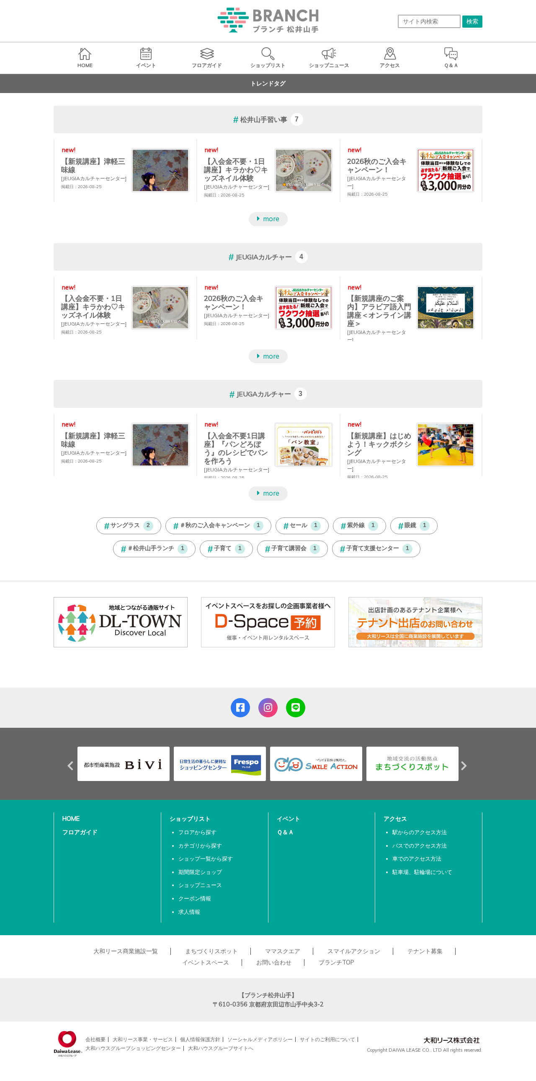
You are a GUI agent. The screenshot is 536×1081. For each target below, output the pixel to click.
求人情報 (189, 911)
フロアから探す (197, 832)
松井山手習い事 (263, 119)
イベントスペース (205, 962)
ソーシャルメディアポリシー (260, 1039)
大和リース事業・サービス (143, 1039)
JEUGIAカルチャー (264, 257)
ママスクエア (282, 951)
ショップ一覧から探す (205, 858)
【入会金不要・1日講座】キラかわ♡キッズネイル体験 (236, 169)
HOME (71, 818)
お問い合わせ (273, 962)
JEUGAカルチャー (264, 394)
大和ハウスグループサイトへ (220, 1048)
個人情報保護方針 (200, 1039)
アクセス (395, 818)
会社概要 (95, 1039)
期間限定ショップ (200, 872)
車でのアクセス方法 (416, 858)
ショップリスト (190, 818)
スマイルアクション (353, 951)
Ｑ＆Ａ (285, 832)
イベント (288, 818)
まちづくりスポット (211, 951)
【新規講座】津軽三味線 (93, 165)
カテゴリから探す (200, 845)
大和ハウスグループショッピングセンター (133, 1048)
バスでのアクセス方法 (419, 845)
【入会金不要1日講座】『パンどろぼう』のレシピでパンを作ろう (236, 448)
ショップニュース (200, 885)
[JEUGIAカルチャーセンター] (93, 178)
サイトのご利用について (327, 1039)
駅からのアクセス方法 (419, 832)
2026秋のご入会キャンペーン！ (377, 165)
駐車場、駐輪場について (422, 872)
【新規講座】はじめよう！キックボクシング (379, 444)
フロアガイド (80, 832)
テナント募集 (425, 951)
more (271, 219)
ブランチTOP (336, 962)
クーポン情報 (194, 898)
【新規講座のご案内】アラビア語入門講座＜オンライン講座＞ (379, 311)
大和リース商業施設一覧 (125, 951)
